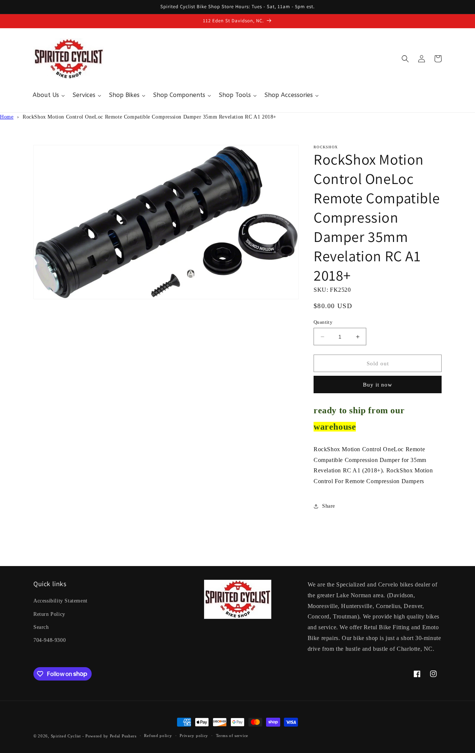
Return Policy (49, 614)
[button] (405, 59)
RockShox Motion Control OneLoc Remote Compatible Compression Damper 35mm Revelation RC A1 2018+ (149, 117)
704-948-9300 (49, 640)
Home (6, 117)
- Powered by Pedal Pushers (109, 736)
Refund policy (158, 735)
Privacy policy (194, 735)
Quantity (323, 322)
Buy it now (377, 385)
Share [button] (328, 506)
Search (41, 627)
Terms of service (232, 735)
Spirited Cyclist (66, 736)
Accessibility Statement (60, 601)
